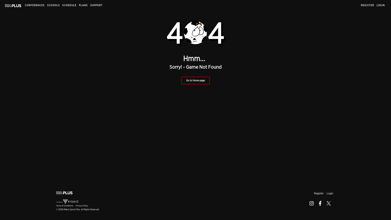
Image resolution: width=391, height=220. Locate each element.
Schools (53, 5)
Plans (83, 5)
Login (381, 5)
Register (367, 5)
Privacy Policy (82, 205)
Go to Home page (195, 80)
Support (96, 5)
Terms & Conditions (64, 205)
